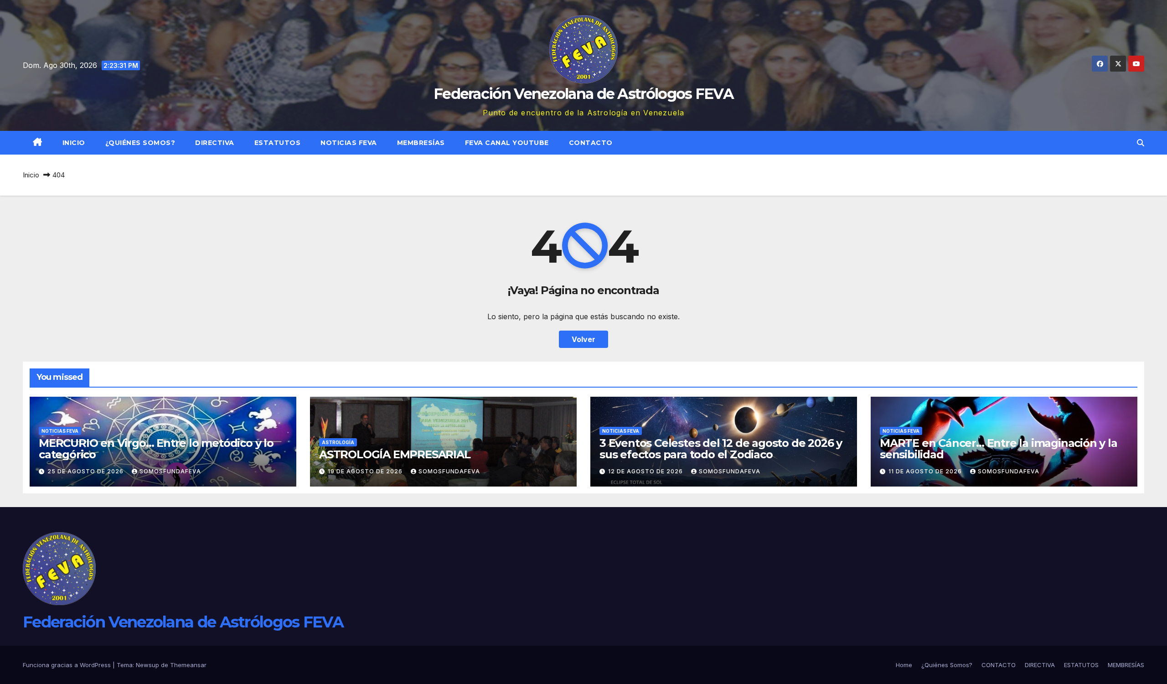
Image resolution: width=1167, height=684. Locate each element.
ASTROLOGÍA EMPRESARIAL (394, 454)
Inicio (73, 143)
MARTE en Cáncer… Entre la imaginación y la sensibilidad (998, 448)
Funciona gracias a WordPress (68, 664)
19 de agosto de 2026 (366, 471)
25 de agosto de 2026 (86, 471)
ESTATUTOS (277, 143)
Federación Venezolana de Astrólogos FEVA (583, 94)
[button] (1140, 142)
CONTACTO (591, 143)
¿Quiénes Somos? (140, 143)
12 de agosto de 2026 (646, 471)
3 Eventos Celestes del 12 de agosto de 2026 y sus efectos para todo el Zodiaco (720, 448)
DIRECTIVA (214, 143)
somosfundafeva (170, 471)
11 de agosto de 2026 (926, 471)
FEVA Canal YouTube (507, 143)
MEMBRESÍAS (421, 143)
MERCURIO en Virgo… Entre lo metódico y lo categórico (156, 448)
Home (904, 664)
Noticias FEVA (348, 143)
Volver (583, 339)
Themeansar (188, 664)
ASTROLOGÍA (338, 442)
